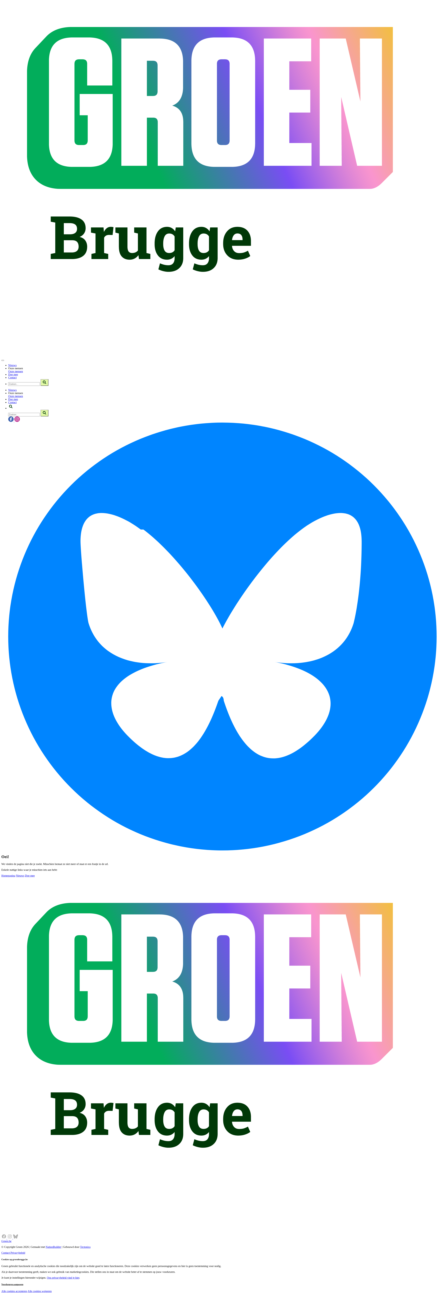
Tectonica (85, 1246)
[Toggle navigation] (2, 360)
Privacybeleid (17, 1252)
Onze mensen (15, 371)
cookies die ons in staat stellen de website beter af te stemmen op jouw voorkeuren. (61, 1298)
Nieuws (12, 365)
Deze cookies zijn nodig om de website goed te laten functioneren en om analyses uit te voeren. (70, 1291)
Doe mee (13, 374)
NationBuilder (53, 1246)
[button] (10, 408)
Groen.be (6, 1241)
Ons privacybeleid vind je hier (63, 1277)
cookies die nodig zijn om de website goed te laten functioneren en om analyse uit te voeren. (75, 1295)
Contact (12, 377)
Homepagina (8, 875)
